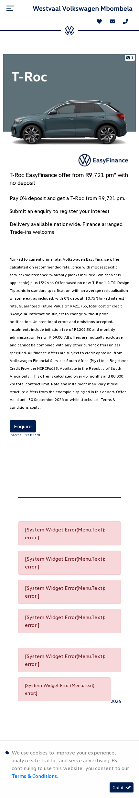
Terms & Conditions (34, 776)
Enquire (23, 426)
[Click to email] (112, 21)
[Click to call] (125, 21)
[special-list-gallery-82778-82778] (69, 111)
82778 (35, 435)
